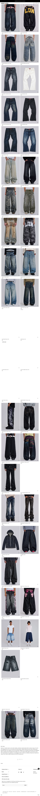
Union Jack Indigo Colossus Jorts (25, 369)
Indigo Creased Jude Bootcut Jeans (6, 124)
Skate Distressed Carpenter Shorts (6, 678)
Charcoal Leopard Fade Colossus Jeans (7, 586)
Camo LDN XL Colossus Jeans (25, 246)
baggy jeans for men (6, 749)
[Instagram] (18, 772)
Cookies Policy (18, 791)
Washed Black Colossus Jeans (25, 185)
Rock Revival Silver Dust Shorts (25, 678)
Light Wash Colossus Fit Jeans (6, 185)
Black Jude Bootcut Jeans (24, 124)
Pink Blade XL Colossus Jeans (6, 616)
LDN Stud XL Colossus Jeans (24, 431)
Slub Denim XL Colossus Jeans (6, 739)
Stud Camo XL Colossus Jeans (6, 709)
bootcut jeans (19, 749)
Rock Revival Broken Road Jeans (25, 63)
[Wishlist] (35, 3)
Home (2, 763)
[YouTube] (21, 772)
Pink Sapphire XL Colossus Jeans (25, 616)
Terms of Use (10, 791)
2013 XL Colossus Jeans (24, 739)
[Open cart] (36, 3)
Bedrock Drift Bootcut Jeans (5, 492)
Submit (25, 785)
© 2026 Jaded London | (6, 791)
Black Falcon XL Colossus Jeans (25, 586)
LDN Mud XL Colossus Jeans (5, 246)
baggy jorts (18, 752)
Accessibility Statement (23, 791)
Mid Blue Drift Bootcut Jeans (5, 523)
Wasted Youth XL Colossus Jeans (6, 431)
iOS (35, 771)
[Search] (33, 3)
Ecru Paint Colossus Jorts (5, 369)
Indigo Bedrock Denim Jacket (5, 554)
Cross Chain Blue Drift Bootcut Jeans (25, 492)
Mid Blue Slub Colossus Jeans (24, 307)
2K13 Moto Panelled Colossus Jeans (6, 63)
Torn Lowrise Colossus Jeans (5, 307)
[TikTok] (23, 772)
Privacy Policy (14, 791)
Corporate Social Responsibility (31, 791)
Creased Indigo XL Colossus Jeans (25, 709)
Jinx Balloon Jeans (23, 554)
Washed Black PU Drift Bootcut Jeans (25, 523)
